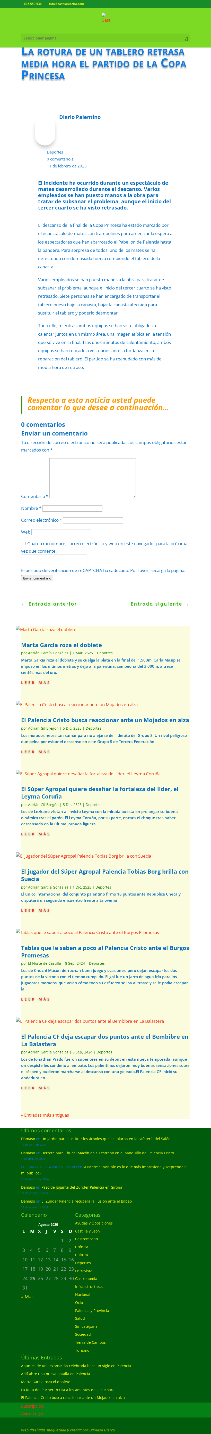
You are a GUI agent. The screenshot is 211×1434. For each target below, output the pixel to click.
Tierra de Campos (90, 1342)
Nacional (82, 1294)
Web (25, 532)
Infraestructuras (89, 1286)
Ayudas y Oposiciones (94, 1223)
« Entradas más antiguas (45, 1115)
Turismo (82, 1350)
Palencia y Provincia (92, 1310)
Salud (80, 1318)
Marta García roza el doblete (61, 645)
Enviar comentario (37, 578)
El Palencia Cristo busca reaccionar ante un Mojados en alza (105, 720)
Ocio (79, 1302)
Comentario (34, 496)
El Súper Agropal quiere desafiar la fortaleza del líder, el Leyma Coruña (100, 792)
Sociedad (83, 1334)
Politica (28, 566)
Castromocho (86, 1238)
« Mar (27, 1296)
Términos (44, 566)
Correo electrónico (41, 520)
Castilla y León (87, 1231)
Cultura (81, 1254)
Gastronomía (86, 1278)
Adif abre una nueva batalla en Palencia (55, 1373)
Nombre (31, 508)
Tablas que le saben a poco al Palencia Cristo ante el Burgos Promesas (105, 951)
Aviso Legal (32, 1413)
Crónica (81, 1246)
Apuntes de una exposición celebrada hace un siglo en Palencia (76, 1365)
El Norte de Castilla (44, 963)
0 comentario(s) (60, 159)
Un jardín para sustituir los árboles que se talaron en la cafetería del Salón (106, 1138)
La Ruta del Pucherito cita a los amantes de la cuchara (68, 1389)
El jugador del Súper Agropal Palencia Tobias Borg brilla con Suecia (105, 875)
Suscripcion (32, 1406)
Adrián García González (48, 652)
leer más (36, 682)
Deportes (55, 152)
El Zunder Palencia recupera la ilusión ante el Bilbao (86, 1201)
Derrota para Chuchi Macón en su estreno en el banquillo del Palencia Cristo (107, 1152)
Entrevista (83, 1270)
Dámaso (28, 1138)
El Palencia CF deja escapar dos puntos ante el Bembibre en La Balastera (104, 1040)
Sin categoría (86, 1326)
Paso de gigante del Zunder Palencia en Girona (81, 1187)
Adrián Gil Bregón (43, 728)
